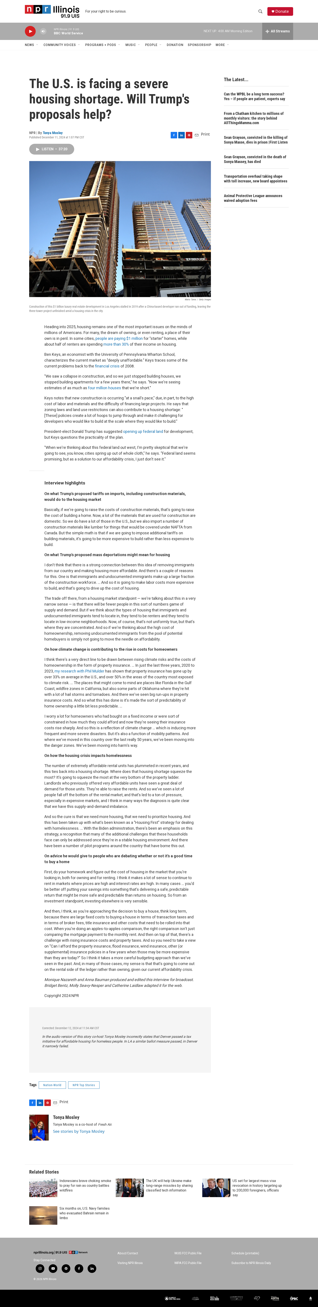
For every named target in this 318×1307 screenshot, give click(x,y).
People (151, 45)
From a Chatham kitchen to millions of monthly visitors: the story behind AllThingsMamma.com (254, 118)
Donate (282, 11)
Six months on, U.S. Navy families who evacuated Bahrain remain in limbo (84, 1213)
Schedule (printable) (245, 1253)
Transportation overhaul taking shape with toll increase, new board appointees (255, 178)
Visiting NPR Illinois (130, 1263)
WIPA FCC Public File (188, 1263)
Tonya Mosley (53, 133)
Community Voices (59, 45)
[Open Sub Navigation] (37, 45)
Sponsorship (199, 45)
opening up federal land (143, 431)
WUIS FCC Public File (188, 1253)
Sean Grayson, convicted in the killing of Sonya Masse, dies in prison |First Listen (256, 139)
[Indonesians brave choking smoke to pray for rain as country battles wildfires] (43, 1188)
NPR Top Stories (84, 1085)
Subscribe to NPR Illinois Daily (251, 1263)
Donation (175, 45)
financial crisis (107, 366)
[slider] (50, 31)
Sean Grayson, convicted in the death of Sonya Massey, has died (255, 159)
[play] (30, 31)
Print (205, 134)
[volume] (43, 31)
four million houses (104, 388)
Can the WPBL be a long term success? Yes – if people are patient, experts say (254, 96)
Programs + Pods (100, 45)
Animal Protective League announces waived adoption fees (253, 198)
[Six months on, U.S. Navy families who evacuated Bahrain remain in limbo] (43, 1215)
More (220, 45)
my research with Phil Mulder (79, 671)
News (29, 45)
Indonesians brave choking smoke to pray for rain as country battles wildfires (85, 1185)
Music (130, 45)
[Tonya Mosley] (39, 1128)
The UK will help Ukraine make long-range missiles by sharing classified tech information (169, 1185)
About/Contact (127, 1253)
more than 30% (116, 344)
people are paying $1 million (119, 338)
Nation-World (52, 1085)
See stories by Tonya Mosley (78, 1131)
